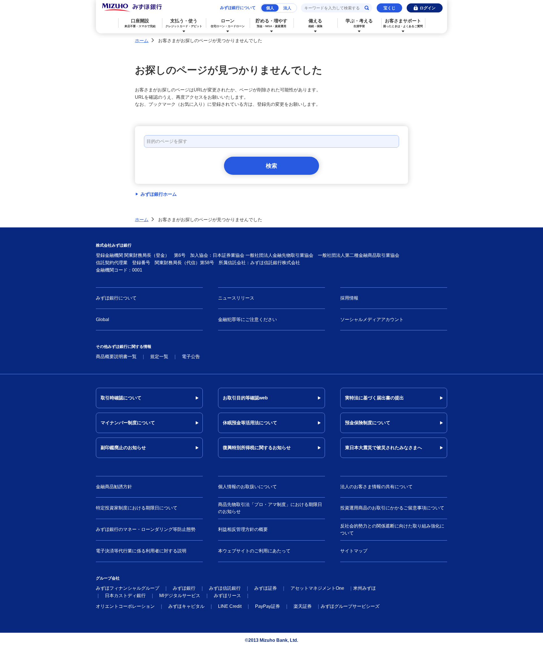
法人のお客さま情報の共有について (376, 486)
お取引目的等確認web (245, 397)
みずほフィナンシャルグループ (127, 588)
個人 (270, 8)
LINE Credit (230, 606)
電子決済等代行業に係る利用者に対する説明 (141, 550)
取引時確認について (121, 397)
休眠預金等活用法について (250, 422)
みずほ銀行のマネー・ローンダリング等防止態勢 (145, 529)
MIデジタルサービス (179, 595)
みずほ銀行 (184, 588)
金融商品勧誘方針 (114, 486)
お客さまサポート (403, 23)
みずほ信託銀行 (225, 588)
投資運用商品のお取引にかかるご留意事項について (392, 507)
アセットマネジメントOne (317, 588)
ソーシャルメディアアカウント (372, 319)
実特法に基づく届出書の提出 (374, 397)
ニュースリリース (236, 298)
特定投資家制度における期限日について (136, 507)
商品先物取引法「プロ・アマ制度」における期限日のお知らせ (270, 508)
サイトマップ (353, 550)
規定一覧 (159, 356)
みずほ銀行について (238, 7)
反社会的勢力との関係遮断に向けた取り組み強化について (392, 530)
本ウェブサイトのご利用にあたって (254, 550)
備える (315, 23)
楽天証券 (303, 606)
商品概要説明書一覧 (116, 356)
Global (102, 319)
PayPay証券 (267, 606)
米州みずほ (364, 588)
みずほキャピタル (186, 606)
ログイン (428, 8)
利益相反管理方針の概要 (243, 529)
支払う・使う (183, 23)
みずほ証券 (265, 588)
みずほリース (227, 595)
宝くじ (389, 8)
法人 (287, 8)
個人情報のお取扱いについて (247, 486)
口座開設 (140, 23)
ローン (228, 23)
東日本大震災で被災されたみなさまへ (383, 447)
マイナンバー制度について (128, 422)
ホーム (141, 40)
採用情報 (349, 298)
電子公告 (191, 356)
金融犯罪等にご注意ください (247, 319)
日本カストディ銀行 (125, 595)
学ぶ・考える (359, 23)
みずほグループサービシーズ (350, 606)
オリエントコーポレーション (125, 606)
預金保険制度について (367, 422)
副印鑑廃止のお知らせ (123, 447)
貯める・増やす (271, 23)
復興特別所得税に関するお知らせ (257, 447)
